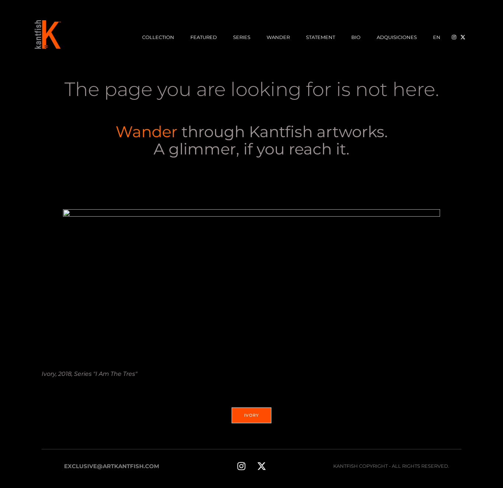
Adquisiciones (397, 37)
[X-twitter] (261, 466)
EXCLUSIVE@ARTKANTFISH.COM (111, 466)
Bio (355, 37)
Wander (278, 37)
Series (241, 37)
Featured (203, 37)
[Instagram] (241, 466)
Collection (158, 37)
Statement (320, 37)
